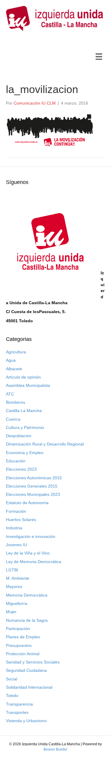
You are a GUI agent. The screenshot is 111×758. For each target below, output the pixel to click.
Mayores (14, 586)
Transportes (17, 712)
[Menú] (99, 56)
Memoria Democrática (26, 595)
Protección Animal (22, 653)
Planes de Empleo (23, 636)
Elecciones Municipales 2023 (33, 494)
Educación (15, 461)
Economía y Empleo (25, 452)
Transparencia (19, 704)
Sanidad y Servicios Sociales (32, 662)
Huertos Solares (21, 519)
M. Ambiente (17, 578)
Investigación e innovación (30, 536)
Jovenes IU (16, 544)
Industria (14, 527)
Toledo (12, 695)
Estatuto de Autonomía (27, 502)
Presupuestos (19, 645)
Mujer (11, 611)
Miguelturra (16, 603)
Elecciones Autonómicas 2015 (34, 477)
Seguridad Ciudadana (26, 670)
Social (11, 679)
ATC (10, 394)
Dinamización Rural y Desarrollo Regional (45, 444)
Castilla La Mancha (24, 410)
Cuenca (13, 419)
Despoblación (18, 435)
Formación (16, 511)
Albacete (14, 368)
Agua (11, 360)
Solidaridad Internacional (29, 687)
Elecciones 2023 (21, 469)
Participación (18, 628)
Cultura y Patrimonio (25, 427)
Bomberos (15, 402)
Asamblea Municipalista (28, 385)
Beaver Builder (55, 749)
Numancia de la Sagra (27, 620)
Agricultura (16, 352)
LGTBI (12, 570)
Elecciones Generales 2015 (31, 486)
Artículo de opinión (23, 377)
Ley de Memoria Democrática (33, 561)
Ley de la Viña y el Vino (28, 553)
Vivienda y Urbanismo (26, 720)
